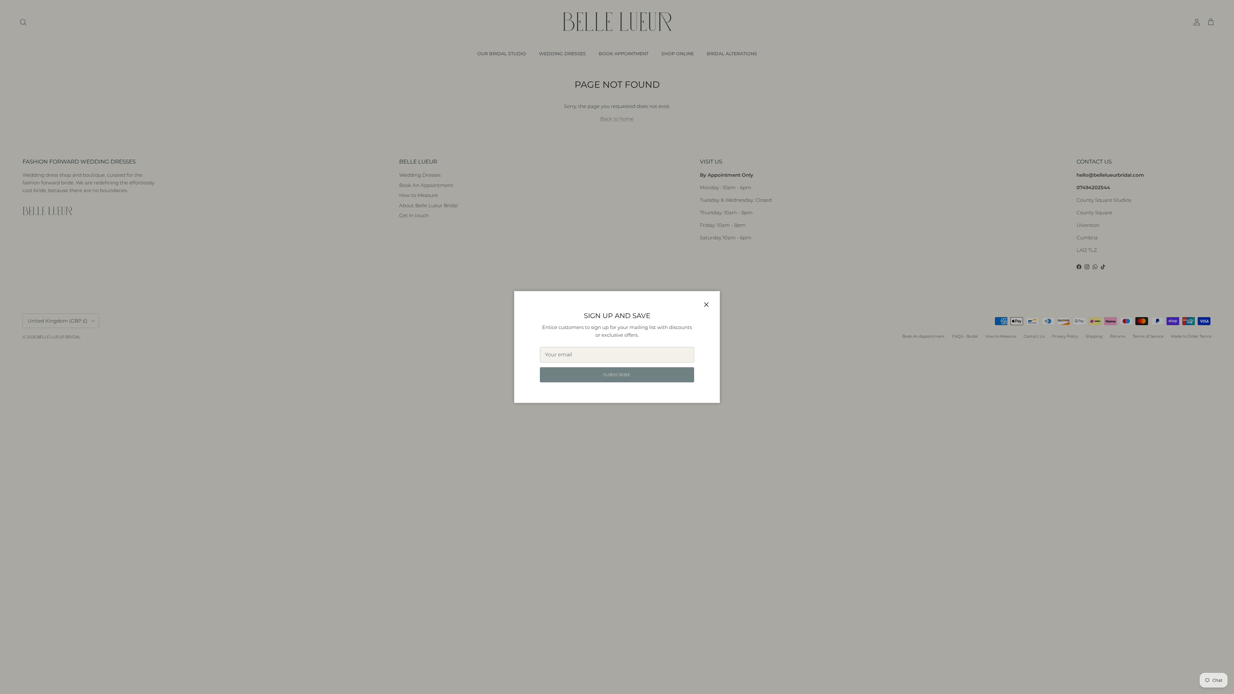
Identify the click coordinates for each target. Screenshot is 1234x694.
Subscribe (617, 374)
